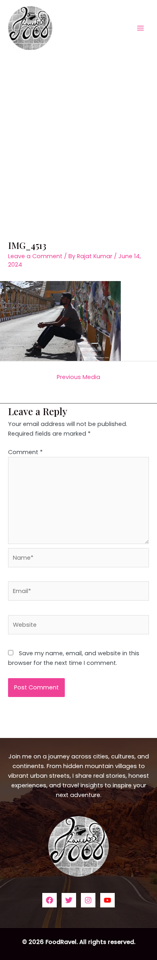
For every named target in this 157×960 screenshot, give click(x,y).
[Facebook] (49, 900)
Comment (25, 452)
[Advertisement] (78, 138)
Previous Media (78, 377)
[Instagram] (88, 900)
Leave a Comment (35, 256)
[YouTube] (107, 900)
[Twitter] (69, 900)
